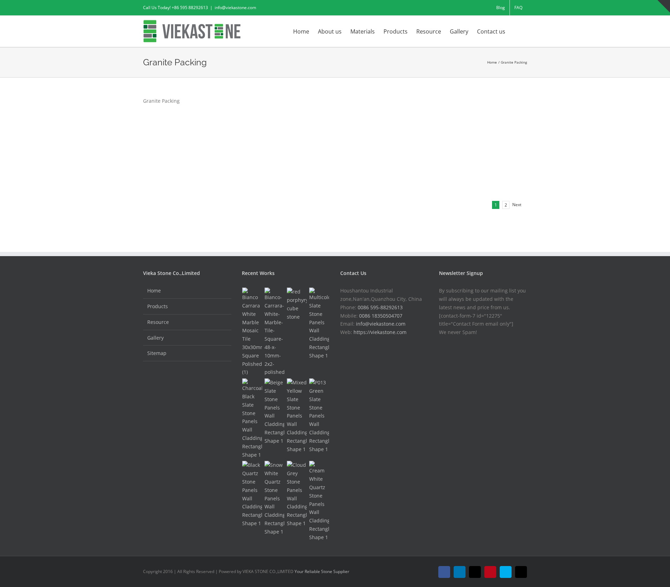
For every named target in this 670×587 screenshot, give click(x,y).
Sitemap (156, 353)
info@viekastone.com (235, 7)
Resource (158, 322)
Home (154, 290)
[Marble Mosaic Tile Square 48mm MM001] (274, 332)
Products (157, 306)
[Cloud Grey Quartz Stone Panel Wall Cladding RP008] (296, 494)
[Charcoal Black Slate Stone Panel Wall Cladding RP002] (252, 418)
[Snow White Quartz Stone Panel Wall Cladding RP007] (274, 498)
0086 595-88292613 (380, 307)
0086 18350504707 (380, 315)
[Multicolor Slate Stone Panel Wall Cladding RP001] (319, 324)
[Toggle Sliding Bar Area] (663, 6)
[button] (516, 31)
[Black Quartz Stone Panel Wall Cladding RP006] (252, 494)
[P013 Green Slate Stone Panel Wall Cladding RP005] (319, 415)
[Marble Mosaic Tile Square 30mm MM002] (252, 332)
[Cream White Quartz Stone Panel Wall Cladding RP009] (319, 501)
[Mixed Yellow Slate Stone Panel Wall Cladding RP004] (296, 415)
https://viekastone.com (380, 332)
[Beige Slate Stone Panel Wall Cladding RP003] (274, 411)
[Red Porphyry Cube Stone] (296, 304)
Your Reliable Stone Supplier (322, 571)
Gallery (155, 337)
